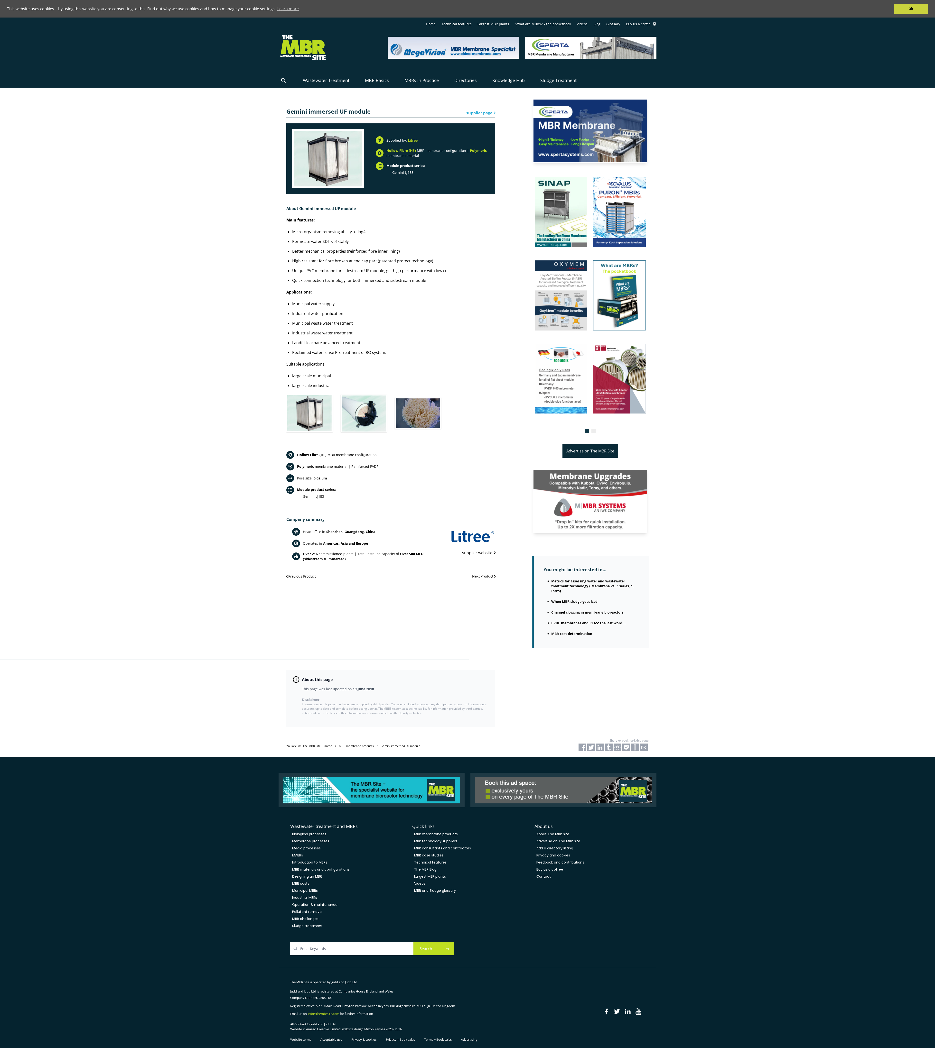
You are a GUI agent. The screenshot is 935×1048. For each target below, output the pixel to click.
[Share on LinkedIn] (600, 747)
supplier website (477, 552)
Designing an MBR (307, 876)
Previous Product (302, 576)
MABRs (297, 855)
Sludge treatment (307, 925)
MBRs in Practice (421, 80)
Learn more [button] (288, 8)
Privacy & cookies (363, 1039)
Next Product (482, 576)
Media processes (306, 848)
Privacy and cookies (553, 855)
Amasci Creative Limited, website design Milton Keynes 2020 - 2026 (354, 1029)
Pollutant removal (307, 911)
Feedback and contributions (560, 862)
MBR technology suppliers (435, 841)
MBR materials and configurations (320, 869)
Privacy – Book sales (400, 1039)
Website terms (300, 1039)
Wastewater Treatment (326, 80)
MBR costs (300, 883)
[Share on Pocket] (626, 747)
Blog (596, 24)
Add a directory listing (554, 848)
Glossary (613, 24)
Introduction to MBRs (309, 862)
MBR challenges (305, 918)
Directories (465, 80)
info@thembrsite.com (323, 1013)
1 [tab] (587, 431)
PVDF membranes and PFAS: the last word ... (588, 623)
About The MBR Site (552, 834)
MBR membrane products (436, 834)
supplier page (479, 113)
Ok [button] (910, 8)
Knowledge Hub (508, 80)
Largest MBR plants (493, 24)
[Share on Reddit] (617, 747)
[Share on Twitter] (591, 747)
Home (431, 24)
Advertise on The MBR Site (590, 451)
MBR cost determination (571, 633)
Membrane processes (310, 841)
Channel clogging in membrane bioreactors (587, 612)
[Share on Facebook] (582, 747)
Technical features (456, 24)
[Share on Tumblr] (609, 747)
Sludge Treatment (558, 80)
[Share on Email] (644, 747)
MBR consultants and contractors (442, 848)
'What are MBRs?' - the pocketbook (543, 24)
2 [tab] (593, 431)
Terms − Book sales (438, 1039)
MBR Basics (377, 80)
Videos (582, 24)
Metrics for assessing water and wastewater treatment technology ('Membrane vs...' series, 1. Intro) (592, 586)
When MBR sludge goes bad (574, 601)
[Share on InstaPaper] (635, 747)
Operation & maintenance (314, 904)
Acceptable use (331, 1039)
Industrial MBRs (304, 897)
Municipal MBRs (305, 890)
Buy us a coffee (638, 24)
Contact (543, 876)
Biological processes (309, 834)
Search (426, 948)
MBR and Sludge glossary (435, 890)
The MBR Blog (425, 869)
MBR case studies (428, 855)
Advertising (469, 1039)
